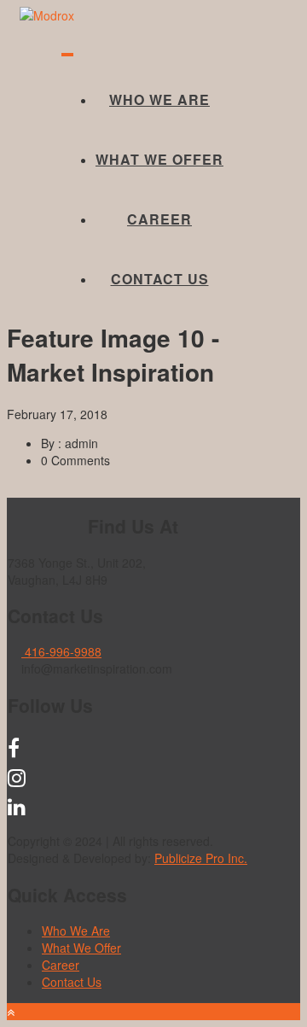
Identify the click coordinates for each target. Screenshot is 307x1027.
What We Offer (159, 159)
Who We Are (159, 99)
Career (159, 219)
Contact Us (160, 279)
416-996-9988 (61, 651)
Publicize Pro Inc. (200, 858)
